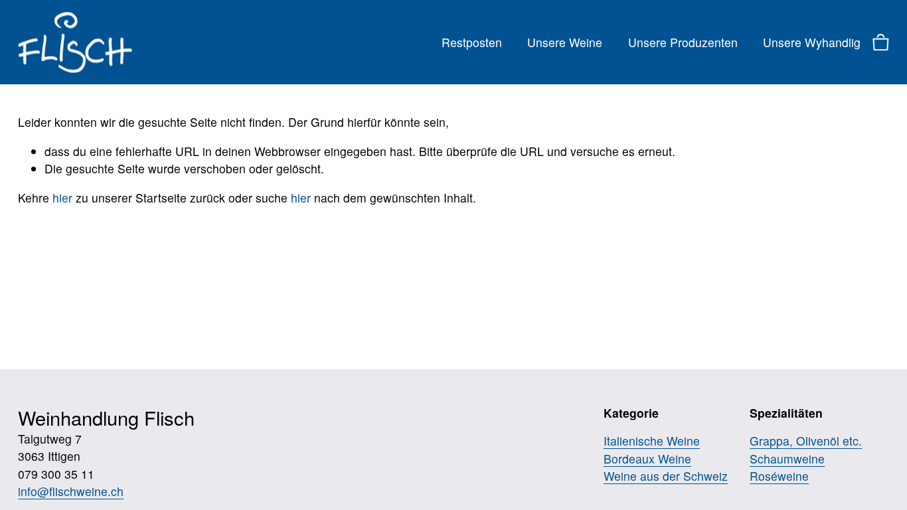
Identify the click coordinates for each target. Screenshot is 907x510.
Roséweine (779, 476)
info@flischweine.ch (71, 491)
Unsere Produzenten (683, 42)
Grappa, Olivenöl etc (804, 440)
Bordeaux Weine (647, 458)
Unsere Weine (564, 42)
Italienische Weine (652, 440)
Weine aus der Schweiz (666, 476)
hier (62, 197)
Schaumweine (787, 458)
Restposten (472, 42)
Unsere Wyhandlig (812, 42)
